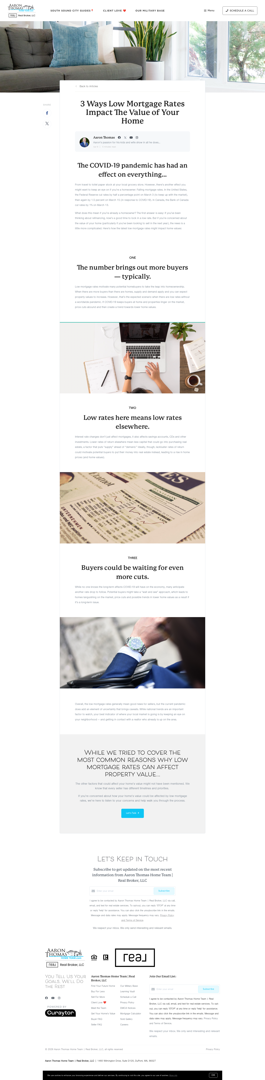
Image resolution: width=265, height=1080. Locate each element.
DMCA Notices (128, 1008)
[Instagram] (59, 998)
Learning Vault (127, 991)
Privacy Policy (127, 1002)
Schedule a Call (128, 997)
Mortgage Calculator (130, 1013)
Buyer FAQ (96, 1019)
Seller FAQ (96, 1024)
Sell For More (98, 997)
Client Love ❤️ (114, 10)
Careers (124, 1024)
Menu (211, 10)
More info (173, 1075)
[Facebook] (46, 998)
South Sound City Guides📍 (72, 10)
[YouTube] (52, 998)
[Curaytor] (60, 1016)
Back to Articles (89, 86)
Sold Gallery (126, 1019)
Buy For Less (98, 991)
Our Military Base (150, 10)
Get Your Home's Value (103, 1013)
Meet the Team (98, 1008)
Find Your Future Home (103, 985)
